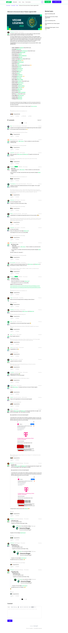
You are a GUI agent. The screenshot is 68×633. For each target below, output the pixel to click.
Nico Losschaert (12, 262)
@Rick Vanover (21, 141)
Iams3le (11, 409)
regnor (11, 321)
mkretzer (20, 81)
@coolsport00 (21, 95)
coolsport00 (12, 152)
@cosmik (20, 87)
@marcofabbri (20, 79)
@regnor (20, 84)
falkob (11, 359)
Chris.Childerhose (13, 183)
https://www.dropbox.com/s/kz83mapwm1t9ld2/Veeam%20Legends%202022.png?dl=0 (25, 287)
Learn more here (34, 106)
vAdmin (11, 334)
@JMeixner (20, 74)
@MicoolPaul (19, 89)
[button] (56, 2)
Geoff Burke (12, 309)
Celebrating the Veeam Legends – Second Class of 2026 (52, 28)
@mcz (19, 90)
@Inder (20, 71)
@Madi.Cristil (25, 154)
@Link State (19, 78)
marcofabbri (12, 372)
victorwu (11, 347)
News (17, 5)
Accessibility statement (38, 628)
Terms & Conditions (29, 628)
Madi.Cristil (12, 463)
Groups (23, 2)
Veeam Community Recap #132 (50, 20)
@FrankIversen (20, 68)
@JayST (18, 73)
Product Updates (28, 2)
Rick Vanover (12, 32)
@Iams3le (20, 57)
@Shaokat (20, 97)
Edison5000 (20, 65)
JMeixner (11, 213)
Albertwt (22, 47)
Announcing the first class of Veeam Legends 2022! (52, 24)
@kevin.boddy (19, 76)
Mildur (11, 126)
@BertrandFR (22, 52)
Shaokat (11, 385)
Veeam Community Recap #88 (50, 13)
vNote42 (11, 397)
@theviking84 (21, 62)
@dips (18, 63)
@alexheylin (18, 49)
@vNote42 (20, 98)
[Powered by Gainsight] (34, 626)
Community (8, 5)
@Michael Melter (21, 86)
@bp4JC (20, 54)
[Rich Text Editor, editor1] (24, 613)
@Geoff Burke (19, 70)
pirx (17, 94)
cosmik (11, 297)
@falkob (19, 66)
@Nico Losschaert (22, 92)
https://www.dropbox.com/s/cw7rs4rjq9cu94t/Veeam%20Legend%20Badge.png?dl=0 (25, 286)
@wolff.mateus (20, 82)
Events (20, 2)
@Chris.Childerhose (23, 55)
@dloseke (19, 60)
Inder (11, 139)
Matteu (21, 59)
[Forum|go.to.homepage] (9, 2)
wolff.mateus (12, 200)
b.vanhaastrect (25, 51)
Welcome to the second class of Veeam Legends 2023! (51, 17)
